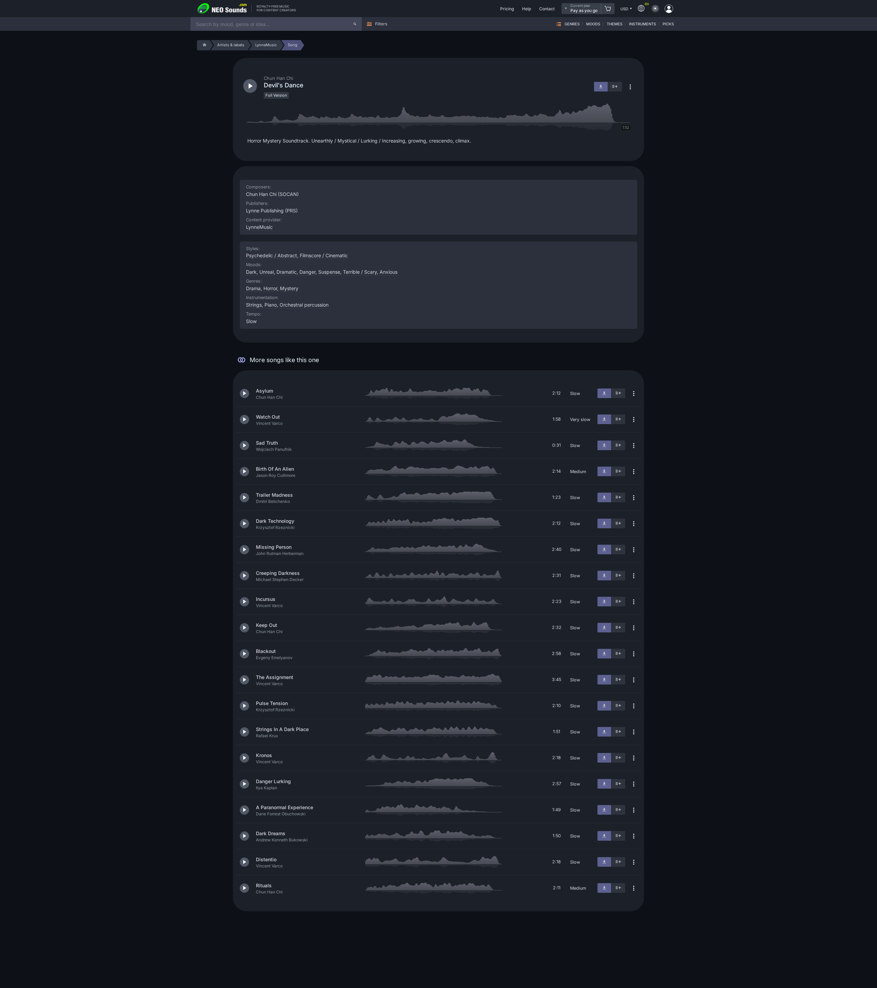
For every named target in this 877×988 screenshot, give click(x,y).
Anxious (388, 272)
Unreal (266, 272)
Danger (307, 272)
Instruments (642, 24)
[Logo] (222, 8)
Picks (668, 24)
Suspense (329, 272)
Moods (593, 24)
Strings (254, 305)
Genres (572, 24)
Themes (614, 24)
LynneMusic (259, 227)
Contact (547, 8)
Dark (251, 272)
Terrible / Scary (360, 272)
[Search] (355, 24)
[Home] (203, 45)
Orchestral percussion (304, 305)
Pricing (507, 8)
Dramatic (286, 272)
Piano (270, 305)
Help (526, 8)
